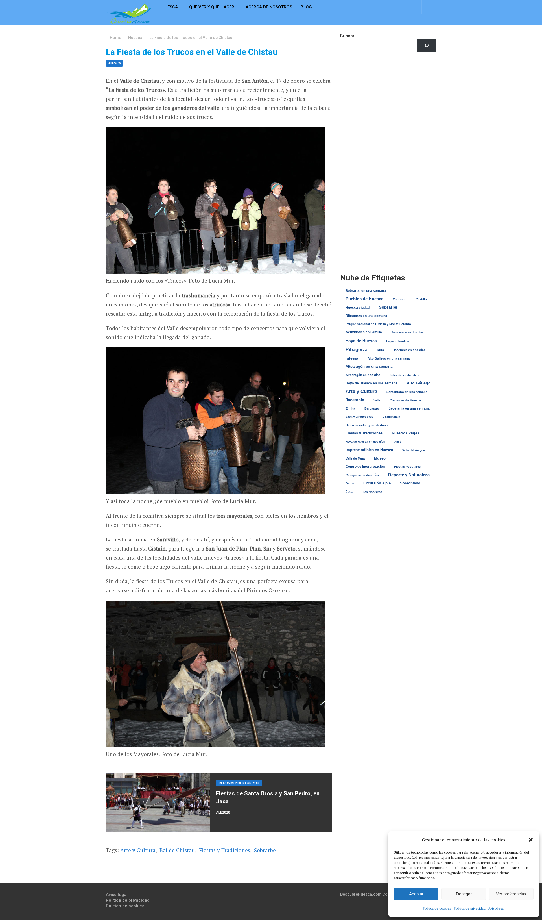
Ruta (380, 350)
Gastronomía (391, 416)
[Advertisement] (388, 105)
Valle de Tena (355, 458)
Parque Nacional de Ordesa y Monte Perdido (378, 324)
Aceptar (416, 893)
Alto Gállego (419, 383)
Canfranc (399, 299)
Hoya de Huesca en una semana (371, 383)
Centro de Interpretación (365, 466)
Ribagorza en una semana (366, 316)
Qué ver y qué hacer (211, 7)
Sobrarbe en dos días (404, 375)
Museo (380, 458)
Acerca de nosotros (269, 7)
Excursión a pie (377, 483)
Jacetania (355, 399)
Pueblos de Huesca (364, 298)
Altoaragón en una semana (369, 366)
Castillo (421, 299)
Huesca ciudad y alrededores (367, 425)
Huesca (169, 7)
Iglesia (352, 358)
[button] (531, 840)
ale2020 (223, 812)
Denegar (464, 893)
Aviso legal (496, 908)
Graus (350, 483)
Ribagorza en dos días (362, 475)
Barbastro (371, 408)
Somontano (410, 483)
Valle (376, 400)
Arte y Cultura (138, 850)
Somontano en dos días (407, 332)
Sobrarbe (265, 850)
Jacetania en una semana (409, 408)
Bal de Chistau (177, 850)
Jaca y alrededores (359, 416)
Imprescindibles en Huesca (369, 450)
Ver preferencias (511, 893)
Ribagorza (357, 349)
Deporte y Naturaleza (409, 474)
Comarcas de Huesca (405, 400)
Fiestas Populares (407, 466)
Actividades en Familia (364, 332)
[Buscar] (426, 45)
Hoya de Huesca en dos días (365, 441)
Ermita (350, 408)
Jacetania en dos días (409, 350)
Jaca (349, 491)
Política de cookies (437, 908)
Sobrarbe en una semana (366, 290)
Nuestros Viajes (405, 433)
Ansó (397, 441)
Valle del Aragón (413, 450)
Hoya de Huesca (361, 340)
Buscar (347, 35)
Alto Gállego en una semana (389, 358)
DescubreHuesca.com (361, 894)
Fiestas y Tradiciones (224, 850)
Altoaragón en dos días (363, 375)
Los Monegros (372, 491)
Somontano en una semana (406, 391)
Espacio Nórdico (397, 341)
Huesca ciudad (358, 308)
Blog (306, 7)
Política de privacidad (470, 908)
